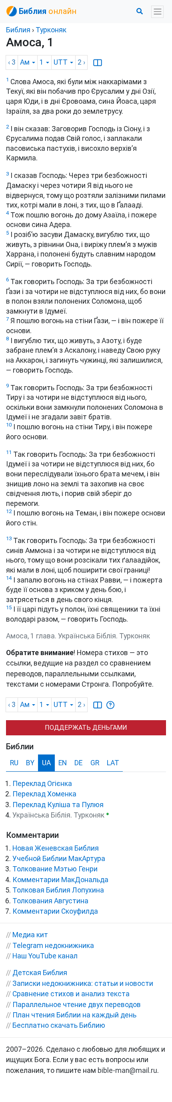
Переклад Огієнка (42, 784)
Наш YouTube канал (45, 956)
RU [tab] (14, 763)
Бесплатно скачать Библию (58, 1025)
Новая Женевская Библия (55, 848)
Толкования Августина (50, 901)
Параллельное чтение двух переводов (76, 1005)
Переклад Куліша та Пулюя (58, 805)
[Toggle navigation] (157, 12)
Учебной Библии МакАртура (58, 859)
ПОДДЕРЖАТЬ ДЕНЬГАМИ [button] (86, 727)
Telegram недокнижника (53, 946)
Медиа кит (30, 935)
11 (9, 452)
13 (9, 538)
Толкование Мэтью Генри (55, 869)
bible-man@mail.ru (127, 1070)
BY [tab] (30, 763)
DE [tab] (78, 763)
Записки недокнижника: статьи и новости (82, 983)
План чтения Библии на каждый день (74, 1015)
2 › (81, 62)
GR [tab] (94, 763)
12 (9, 511)
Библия (18, 30)
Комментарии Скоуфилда (55, 911)
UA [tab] (46, 763)
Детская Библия (39, 973)
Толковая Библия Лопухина (58, 890)
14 (9, 578)
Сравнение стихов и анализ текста (71, 994)
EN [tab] (62, 763)
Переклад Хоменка (44, 794)
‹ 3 (12, 62)
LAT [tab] (113, 763)
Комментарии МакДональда (60, 880)
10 (9, 425)
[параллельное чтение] (97, 62)
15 (9, 607)
